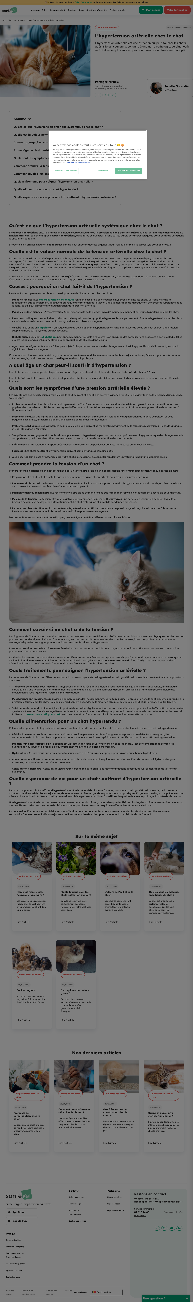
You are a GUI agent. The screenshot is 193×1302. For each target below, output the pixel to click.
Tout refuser (102, 171)
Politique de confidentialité (78, 162)
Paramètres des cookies (66, 171)
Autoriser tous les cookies (128, 171)
